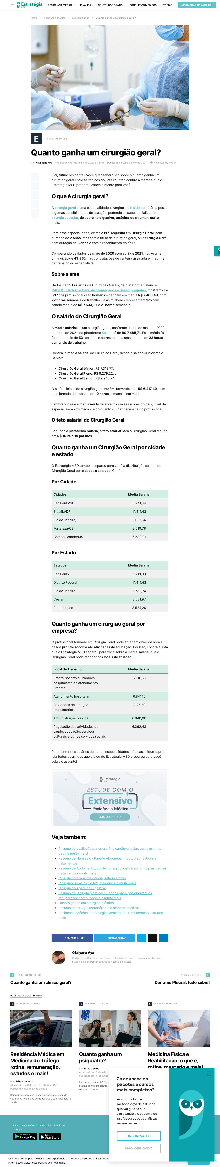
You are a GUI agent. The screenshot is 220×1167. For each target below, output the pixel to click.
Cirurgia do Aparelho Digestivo (82, 888)
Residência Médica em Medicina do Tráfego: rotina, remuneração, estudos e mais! (37, 1064)
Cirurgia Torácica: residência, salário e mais (92, 878)
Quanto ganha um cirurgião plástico (86, 903)
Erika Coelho (23, 1081)
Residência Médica (54, 17)
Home (34, 17)
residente (137, 208)
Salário (107, 333)
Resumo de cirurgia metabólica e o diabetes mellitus (99, 908)
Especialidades (80, 17)
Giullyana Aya (44, 162)
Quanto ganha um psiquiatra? (100, 1057)
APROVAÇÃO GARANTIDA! (196, 5)
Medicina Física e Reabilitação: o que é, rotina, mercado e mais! (175, 1060)
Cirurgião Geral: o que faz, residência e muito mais (97, 883)
